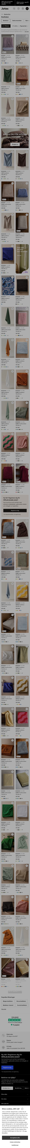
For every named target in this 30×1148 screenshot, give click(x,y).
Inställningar (15, 1145)
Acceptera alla (15, 1138)
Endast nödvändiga (15, 1142)
